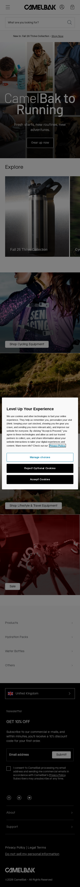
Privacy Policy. (57, 445)
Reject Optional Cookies (39, 468)
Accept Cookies (40, 479)
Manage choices (40, 457)
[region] (40, 443)
